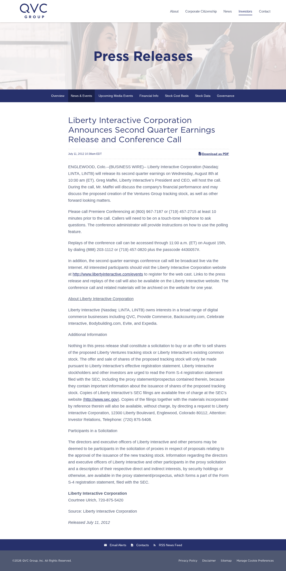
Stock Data (202, 96)
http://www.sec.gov (101, 399)
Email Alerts (118, 545)
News (227, 11)
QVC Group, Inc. (33, 560)
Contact (264, 11)
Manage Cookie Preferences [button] (255, 560)
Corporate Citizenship (201, 11)
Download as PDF (215, 154)
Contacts (142, 545)
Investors (245, 11)
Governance (225, 96)
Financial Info (148, 96)
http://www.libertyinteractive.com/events (108, 274)
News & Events (81, 96)
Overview (57, 96)
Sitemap (226, 560)
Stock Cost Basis (177, 96)
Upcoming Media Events (116, 96)
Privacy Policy (188, 560)
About (174, 11)
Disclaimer (209, 560)
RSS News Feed (170, 545)
